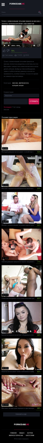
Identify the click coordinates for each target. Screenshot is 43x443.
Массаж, (15, 83)
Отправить (34, 101)
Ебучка (30, 433)
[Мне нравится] (4, 51)
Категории (30, 435)
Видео (21, 433)
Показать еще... (21, 414)
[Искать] (39, 12)
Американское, (24, 83)
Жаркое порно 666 (16, 435)
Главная (13, 433)
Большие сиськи (17, 85)
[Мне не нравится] (8, 51)
